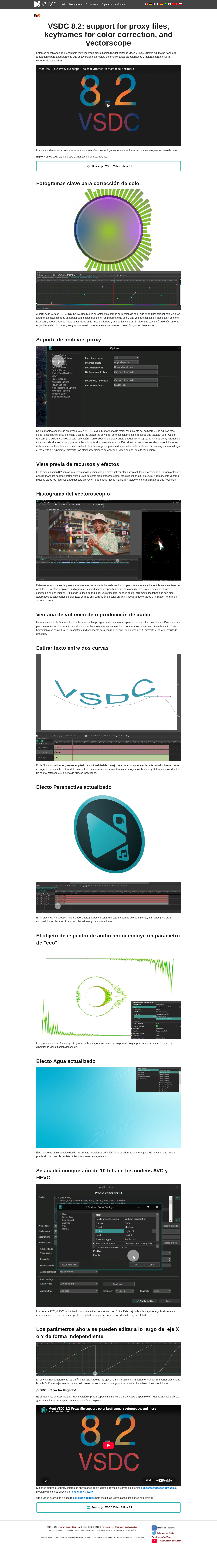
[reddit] (38, 15)
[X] (35, 15)
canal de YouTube (84, 1498)
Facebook (78, 1491)
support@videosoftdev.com (158, 1488)
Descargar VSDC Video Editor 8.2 (112, 166)
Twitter (91, 1491)
